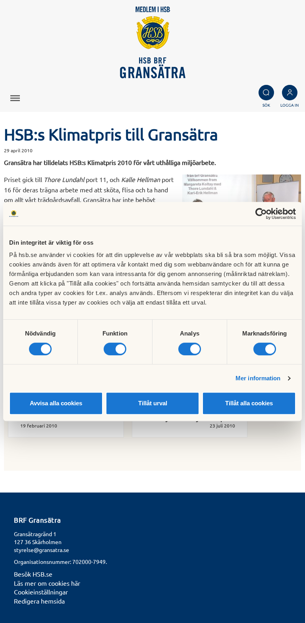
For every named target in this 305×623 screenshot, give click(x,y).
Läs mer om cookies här (47, 583)
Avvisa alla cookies (56, 403)
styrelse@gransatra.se (41, 549)
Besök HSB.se (33, 574)
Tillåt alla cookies (249, 403)
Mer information (258, 378)
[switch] (115, 349)
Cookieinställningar (41, 592)
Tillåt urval (152, 403)
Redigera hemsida (39, 601)
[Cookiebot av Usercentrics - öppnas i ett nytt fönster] (261, 214)
